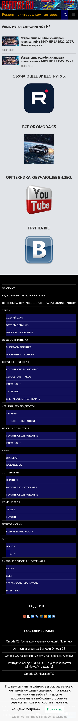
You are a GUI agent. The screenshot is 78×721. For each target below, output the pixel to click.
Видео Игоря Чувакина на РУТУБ (23, 295)
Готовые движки (17, 325)
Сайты (6, 310)
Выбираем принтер (18, 347)
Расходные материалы (21, 487)
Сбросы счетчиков (18, 377)
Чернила (11, 413)
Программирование (19, 332)
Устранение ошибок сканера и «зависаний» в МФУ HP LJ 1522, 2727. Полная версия (47, 42)
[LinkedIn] (33, 616)
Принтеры (12, 480)
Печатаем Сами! (12, 524)
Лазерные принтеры (15, 428)
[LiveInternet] (29, 616)
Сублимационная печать (23, 399)
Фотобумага (14, 465)
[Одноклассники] (45, 616)
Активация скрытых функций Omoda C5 (39, 648)
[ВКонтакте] (54, 616)
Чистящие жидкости (20, 421)
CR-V (13, 554)
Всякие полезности (19, 531)
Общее (10, 509)
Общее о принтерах (15, 340)
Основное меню (73, 15)
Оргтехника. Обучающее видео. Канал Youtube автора (39, 303)
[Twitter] (50, 616)
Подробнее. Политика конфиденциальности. (39, 716)
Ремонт (11, 517)
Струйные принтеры (15, 362)
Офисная (12, 458)
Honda (10, 546)
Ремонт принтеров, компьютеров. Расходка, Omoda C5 (31, 15)
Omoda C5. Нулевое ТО (39, 674)
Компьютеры (11, 502)
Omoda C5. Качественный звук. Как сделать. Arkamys (39, 656)
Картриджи (13, 384)
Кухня (10, 568)
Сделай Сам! (14, 318)
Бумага (6, 450)
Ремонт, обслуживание (22, 369)
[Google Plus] (24, 616)
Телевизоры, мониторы (22, 583)
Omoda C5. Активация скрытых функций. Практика (39, 641)
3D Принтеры (10, 472)
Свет (9, 576)
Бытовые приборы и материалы (23, 561)
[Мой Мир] (41, 616)
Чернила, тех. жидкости (18, 406)
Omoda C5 (8, 288)
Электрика (13, 590)
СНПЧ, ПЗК (12, 391)
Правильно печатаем (20, 354)
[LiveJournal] (37, 616)
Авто (5, 539)
